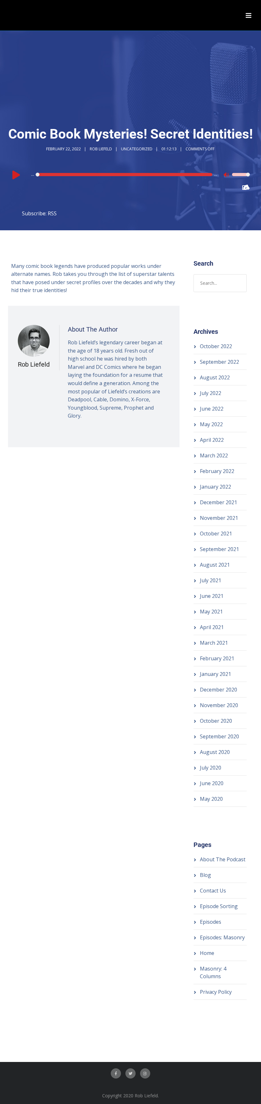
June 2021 (211, 595)
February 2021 (217, 658)
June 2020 (211, 783)
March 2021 (214, 642)
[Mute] (227, 175)
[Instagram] (145, 1073)
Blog (205, 874)
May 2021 (211, 611)
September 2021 (219, 549)
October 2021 (216, 533)
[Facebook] (116, 1073)
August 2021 (215, 564)
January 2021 (215, 673)
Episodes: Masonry (222, 937)
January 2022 (215, 486)
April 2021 (212, 627)
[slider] (241, 178)
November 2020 (219, 705)
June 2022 (211, 408)
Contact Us (213, 890)
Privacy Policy (216, 991)
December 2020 (218, 689)
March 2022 (214, 455)
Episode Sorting (219, 906)
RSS (52, 213)
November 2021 (219, 517)
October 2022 (216, 346)
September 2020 (219, 736)
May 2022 (211, 424)
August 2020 (215, 752)
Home (207, 953)
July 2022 (210, 393)
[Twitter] (130, 1073)
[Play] (16, 174)
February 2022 (217, 471)
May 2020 (211, 798)
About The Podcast (222, 859)
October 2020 (216, 720)
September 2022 (219, 361)
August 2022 (215, 377)
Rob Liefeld (101, 149)
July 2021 (210, 580)
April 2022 (212, 439)
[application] (130, 174)
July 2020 (210, 767)
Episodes (210, 921)
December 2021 (218, 502)
